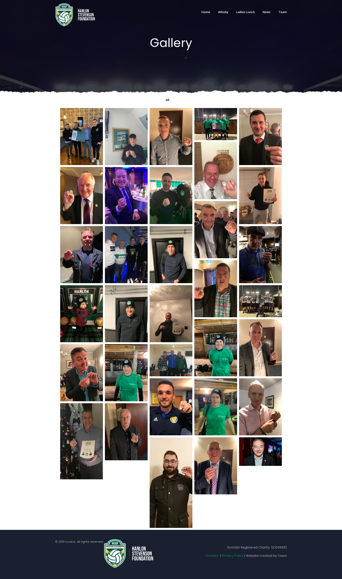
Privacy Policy (232, 555)
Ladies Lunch (245, 12)
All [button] (167, 100)
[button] (177, 100)
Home (205, 12)
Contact (211, 555)
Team (282, 12)
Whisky (223, 12)
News (267, 12)
